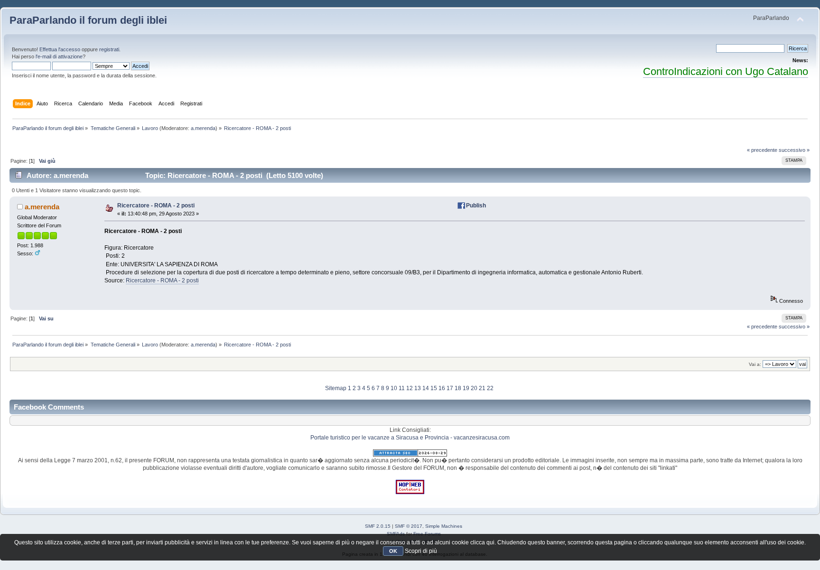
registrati (109, 49)
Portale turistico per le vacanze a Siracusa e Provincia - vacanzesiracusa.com (410, 437)
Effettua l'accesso (59, 49)
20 (474, 388)
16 (441, 388)
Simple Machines (443, 526)
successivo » (794, 150)
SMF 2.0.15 (378, 526)
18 (458, 388)
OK (393, 551)
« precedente (762, 150)
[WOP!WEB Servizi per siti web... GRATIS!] (410, 492)
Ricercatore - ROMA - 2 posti (156, 205)
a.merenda (203, 128)
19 (466, 388)
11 (402, 388)
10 (394, 388)
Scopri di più (421, 551)
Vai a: (755, 364)
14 (425, 388)
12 (409, 388)
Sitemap (335, 388)
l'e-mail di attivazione (59, 56)
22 (490, 388)
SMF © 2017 (408, 526)
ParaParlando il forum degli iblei (88, 20)
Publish (476, 205)
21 (482, 388)
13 (417, 388)
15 (433, 388)
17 (450, 388)
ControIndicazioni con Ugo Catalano (725, 71)
